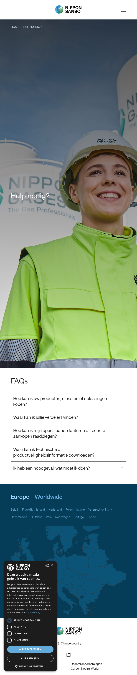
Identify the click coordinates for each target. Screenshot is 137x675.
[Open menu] (123, 10)
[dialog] (30, 616)
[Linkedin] (68, 655)
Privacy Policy (33, 612)
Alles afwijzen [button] (30, 658)
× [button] (52, 565)
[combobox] (47, 565)
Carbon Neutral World (85, 668)
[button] (30, 666)
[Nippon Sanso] (68, 9)
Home (15, 26)
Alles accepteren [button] (30, 649)
